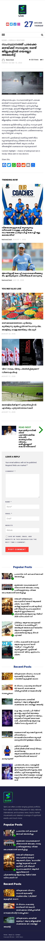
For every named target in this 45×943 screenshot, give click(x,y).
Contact (17, 935)
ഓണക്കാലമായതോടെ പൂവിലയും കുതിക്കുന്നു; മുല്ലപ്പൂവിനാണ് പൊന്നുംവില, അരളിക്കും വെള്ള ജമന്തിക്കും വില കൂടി (21, 326)
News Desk (10, 60)
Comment (10, 471)
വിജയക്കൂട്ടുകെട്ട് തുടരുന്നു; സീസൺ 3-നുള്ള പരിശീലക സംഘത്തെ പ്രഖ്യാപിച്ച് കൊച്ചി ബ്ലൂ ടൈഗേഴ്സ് (21, 231)
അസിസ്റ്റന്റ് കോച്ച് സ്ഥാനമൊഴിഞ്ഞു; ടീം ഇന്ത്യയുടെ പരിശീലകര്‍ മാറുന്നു (22, 274)
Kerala (12, 40)
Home (4, 40)
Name (8, 502)
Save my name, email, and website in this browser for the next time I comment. (21, 539)
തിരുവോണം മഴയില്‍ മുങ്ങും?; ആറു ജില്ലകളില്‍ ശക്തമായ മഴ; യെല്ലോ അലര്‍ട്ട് (28, 702)
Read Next (25, 427)
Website (9, 525)
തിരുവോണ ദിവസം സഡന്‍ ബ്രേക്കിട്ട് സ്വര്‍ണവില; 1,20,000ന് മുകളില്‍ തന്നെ (27, 676)
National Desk (7, 239)
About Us (11, 935)
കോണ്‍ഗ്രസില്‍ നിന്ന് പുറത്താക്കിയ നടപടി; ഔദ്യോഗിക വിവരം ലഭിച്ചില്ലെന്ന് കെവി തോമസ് (27, 438)
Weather (21, 40)
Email (8, 514)
